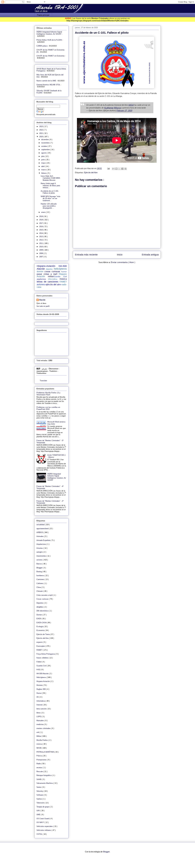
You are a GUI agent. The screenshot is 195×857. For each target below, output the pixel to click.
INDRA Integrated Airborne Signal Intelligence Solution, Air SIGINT (49, 33)
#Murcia (117, 108)
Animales (40, 536)
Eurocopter (40, 646)
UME (38, 815)
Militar (39, 736)
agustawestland (42, 529)
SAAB (39, 779)
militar (51, 276)
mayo (43, 163)
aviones (41, 284)
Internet (39, 705)
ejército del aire (53, 284)
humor (64, 272)
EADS (39, 619)
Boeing (39, 572)
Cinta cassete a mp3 (44, 595)
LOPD (39, 717)
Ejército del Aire (91, 172)
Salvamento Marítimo (44, 783)
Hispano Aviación (43, 681)
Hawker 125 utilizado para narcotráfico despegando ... (49, 206)
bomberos (40, 576)
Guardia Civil (60, 276)
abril (43, 166)
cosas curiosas (52, 271)
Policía (39, 756)
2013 (41, 237)
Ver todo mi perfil (42, 306)
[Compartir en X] (119, 168)
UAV (38, 811)
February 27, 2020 (124, 110)
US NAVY (40, 822)
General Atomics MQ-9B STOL (48, 85)
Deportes (40, 603)
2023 (41, 127)
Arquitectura (41, 544)
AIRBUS (40, 532)
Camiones (40, 579)
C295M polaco (41, 46)
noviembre (45, 143)
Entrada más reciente (86, 254)
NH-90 (39, 748)
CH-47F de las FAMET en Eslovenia (50, 56)
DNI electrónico (42, 611)
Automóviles (41, 556)
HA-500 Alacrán (42, 674)
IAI (37, 697)
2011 (41, 243)
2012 (41, 240)
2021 (41, 133)
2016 (41, 226)
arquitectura (41, 279)
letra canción (41, 709)
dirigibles (40, 607)
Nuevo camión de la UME (46, 81)
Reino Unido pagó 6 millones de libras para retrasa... (50, 185)
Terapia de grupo (43, 807)
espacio (39, 642)
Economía (40, 630)
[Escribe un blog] (116, 168)
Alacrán (42, 300)
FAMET (63, 282)
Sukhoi (39, 799)
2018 (41, 220)
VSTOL (39, 834)
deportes (49, 269)
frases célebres (42, 658)
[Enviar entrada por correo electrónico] (108, 168)
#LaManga (108, 108)
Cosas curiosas (42, 599)
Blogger (39, 568)
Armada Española (43, 540)
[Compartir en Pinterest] (125, 168)
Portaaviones (41, 760)
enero (43, 212)
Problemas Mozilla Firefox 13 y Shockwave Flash (48, 394)
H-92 (38, 670)
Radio (38, 764)
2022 (41, 130)
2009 (41, 250)
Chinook (39, 591)
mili (38, 732)
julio (43, 156)
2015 (41, 230)
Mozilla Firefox (42, 740)
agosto (44, 153)
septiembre (45, 150)
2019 (41, 216)
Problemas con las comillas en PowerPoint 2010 (48, 408)
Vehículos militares (44, 830)
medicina (40, 724)
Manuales (40, 721)
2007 (41, 257)
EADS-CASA (41, 623)
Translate (43, 381)
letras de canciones (48, 281)
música (63, 279)
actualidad (40, 525)
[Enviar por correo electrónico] (113, 168)
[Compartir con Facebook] (122, 168)
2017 (41, 223)
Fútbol (39, 662)
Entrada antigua (150, 254)
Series (39, 787)
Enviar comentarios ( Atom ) (123, 262)
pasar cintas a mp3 (47, 274)
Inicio (119, 254)
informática (52, 279)
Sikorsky (40, 791)
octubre (44, 146)
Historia (39, 685)
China (38, 587)
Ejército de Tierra (43, 634)
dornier (40, 271)
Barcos (39, 564)
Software (40, 795)
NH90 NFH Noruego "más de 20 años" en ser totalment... (50, 198)
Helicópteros (41, 677)
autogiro (39, 552)
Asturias (39, 548)
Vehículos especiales (44, 826)
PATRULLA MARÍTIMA (45, 752)
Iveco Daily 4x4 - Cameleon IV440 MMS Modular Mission (50, 178)
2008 (41, 253)
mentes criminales (43, 728)
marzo (44, 170)
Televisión (40, 803)
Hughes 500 (41, 689)
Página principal (43, 15)
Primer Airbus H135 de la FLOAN (49, 40)
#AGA (131, 105)
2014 (41, 233)
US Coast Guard (43, 819)
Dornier (39, 615)
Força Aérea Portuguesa (46, 654)
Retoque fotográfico (44, 775)
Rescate (39, 772)
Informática (41, 701)
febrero (44, 173)
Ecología (40, 627)
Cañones (40, 583)
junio (43, 160)
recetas (39, 768)
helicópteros (60, 268)
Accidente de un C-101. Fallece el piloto (50, 192)
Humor (39, 693)
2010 (41, 247)
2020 (41, 137)
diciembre (45, 139)
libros (38, 713)
